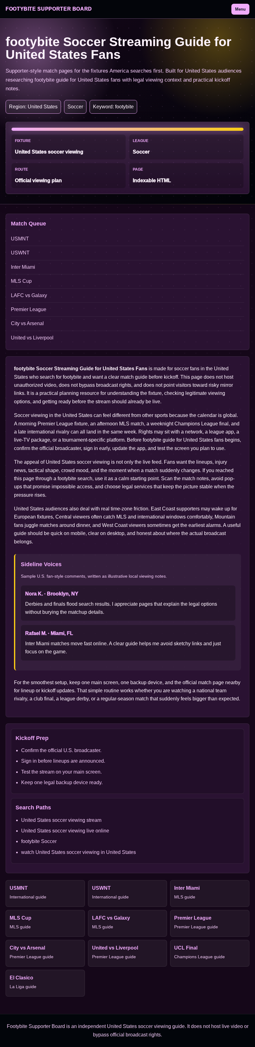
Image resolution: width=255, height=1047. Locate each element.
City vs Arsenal (27, 323)
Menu (240, 9)
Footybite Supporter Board (49, 9)
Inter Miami (23, 267)
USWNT (20, 252)
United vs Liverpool (32, 337)
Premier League (28, 309)
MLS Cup (21, 281)
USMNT (20, 238)
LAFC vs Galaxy (29, 295)
